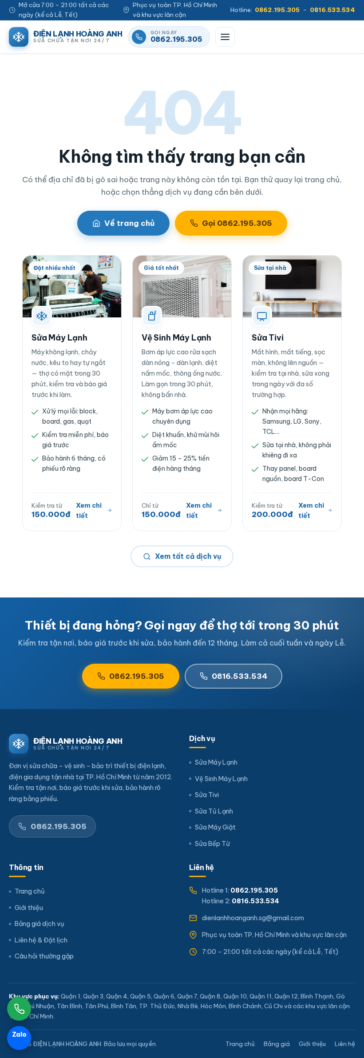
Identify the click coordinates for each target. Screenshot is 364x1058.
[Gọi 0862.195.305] (19, 1009)
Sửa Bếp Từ (212, 843)
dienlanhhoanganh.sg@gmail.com (253, 918)
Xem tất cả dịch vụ (188, 556)
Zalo (21, 1036)
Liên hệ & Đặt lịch (41, 940)
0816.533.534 (239, 676)
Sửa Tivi (268, 338)
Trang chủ (30, 891)
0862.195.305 (136, 676)
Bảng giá (277, 1044)
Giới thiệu (29, 907)
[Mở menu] (225, 37)
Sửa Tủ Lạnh (214, 811)
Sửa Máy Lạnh (59, 338)
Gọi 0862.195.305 (237, 223)
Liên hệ (345, 1044)
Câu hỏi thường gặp (44, 956)
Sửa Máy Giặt (215, 827)
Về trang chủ (129, 223)
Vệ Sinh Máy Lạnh (176, 338)
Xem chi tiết (89, 510)
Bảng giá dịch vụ (39, 923)
